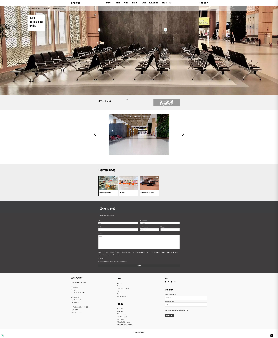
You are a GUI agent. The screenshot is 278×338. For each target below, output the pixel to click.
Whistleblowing (120, 319)
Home (29, 8)
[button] (208, 3)
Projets (126, 3)
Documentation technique (122, 296)
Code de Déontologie (121, 314)
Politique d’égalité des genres (123, 322)
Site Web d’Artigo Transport (123, 288)
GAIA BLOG (144, 3)
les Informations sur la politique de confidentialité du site (121, 252)
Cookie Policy (120, 311)
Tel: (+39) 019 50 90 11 (75, 297)
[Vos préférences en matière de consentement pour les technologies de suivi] (2, 336)
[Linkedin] (205, 3)
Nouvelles (119, 283)
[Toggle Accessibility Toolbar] (271, 335)
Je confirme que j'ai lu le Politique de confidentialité (177, 310)
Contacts (164, 3)
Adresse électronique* (169, 301)
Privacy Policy (120, 308)
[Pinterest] (175, 282)
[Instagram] (202, 3)
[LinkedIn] (172, 282)
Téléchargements (153, 3)
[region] (139, 53)
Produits (118, 3)
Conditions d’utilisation (122, 316)
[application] (112, 3)
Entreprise (108, 3)
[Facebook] (199, 3)
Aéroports (44, 8)
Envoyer (139, 266)
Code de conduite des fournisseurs (124, 324)
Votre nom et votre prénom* (171, 294)
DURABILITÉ (134, 3)
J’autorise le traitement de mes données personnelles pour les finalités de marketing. (113, 261)
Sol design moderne (36, 8)
